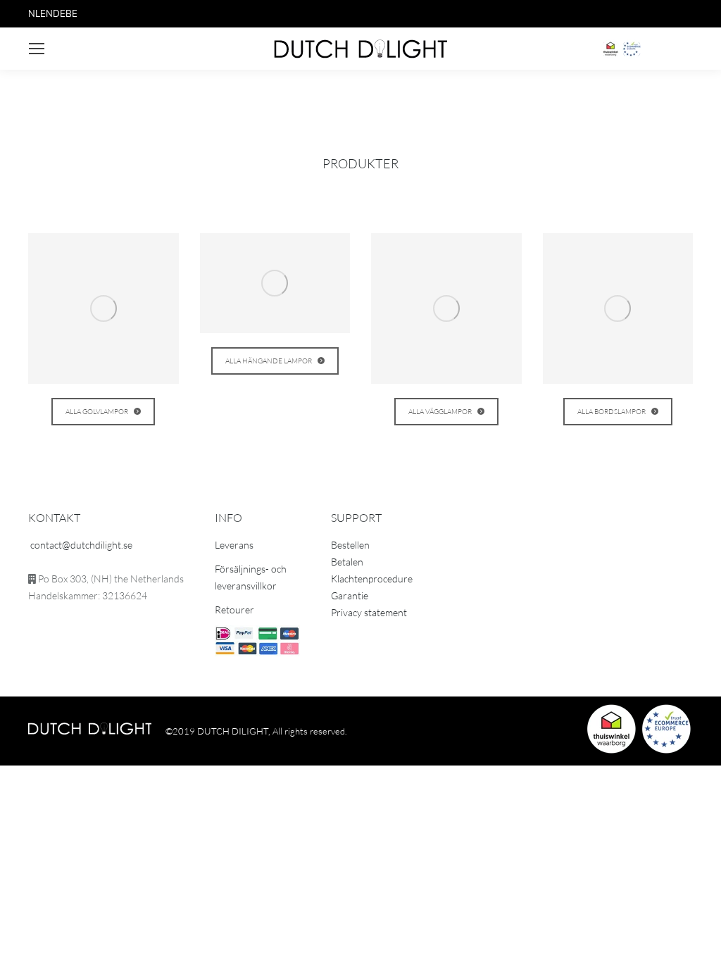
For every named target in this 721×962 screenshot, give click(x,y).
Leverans (234, 545)
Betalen (347, 562)
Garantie (349, 595)
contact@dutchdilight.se (81, 545)
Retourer (234, 610)
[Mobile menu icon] (36, 48)
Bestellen (350, 545)
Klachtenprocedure (372, 579)
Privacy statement (369, 612)
